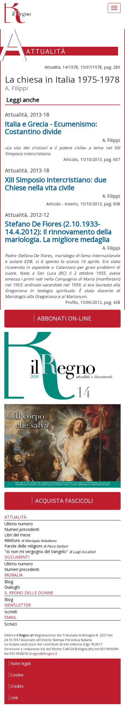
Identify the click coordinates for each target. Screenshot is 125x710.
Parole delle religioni (36, 546)
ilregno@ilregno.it (43, 653)
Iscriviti (10, 611)
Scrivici (10, 624)
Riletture (30, 540)
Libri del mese (17, 535)
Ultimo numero (18, 524)
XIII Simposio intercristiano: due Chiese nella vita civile (55, 183)
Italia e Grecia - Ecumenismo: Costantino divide (51, 127)
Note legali (20, 663)
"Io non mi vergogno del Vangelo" (49, 551)
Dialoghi (12, 587)
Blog (8, 581)
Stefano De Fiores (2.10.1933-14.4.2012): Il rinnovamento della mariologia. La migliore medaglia (58, 231)
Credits (17, 686)
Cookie (17, 675)
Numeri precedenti (21, 529)
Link (14, 697)
